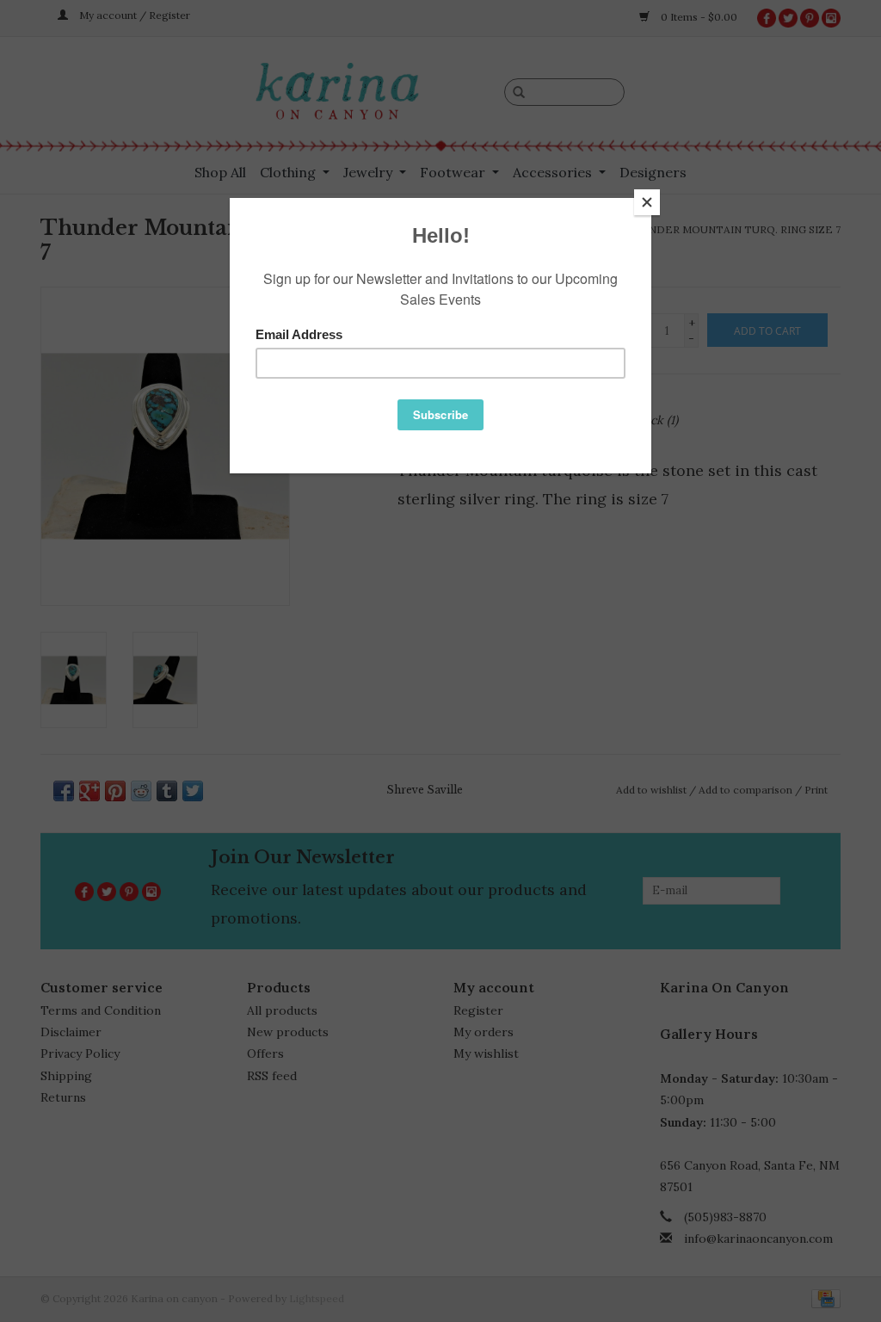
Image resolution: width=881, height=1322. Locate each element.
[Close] (647, 202)
